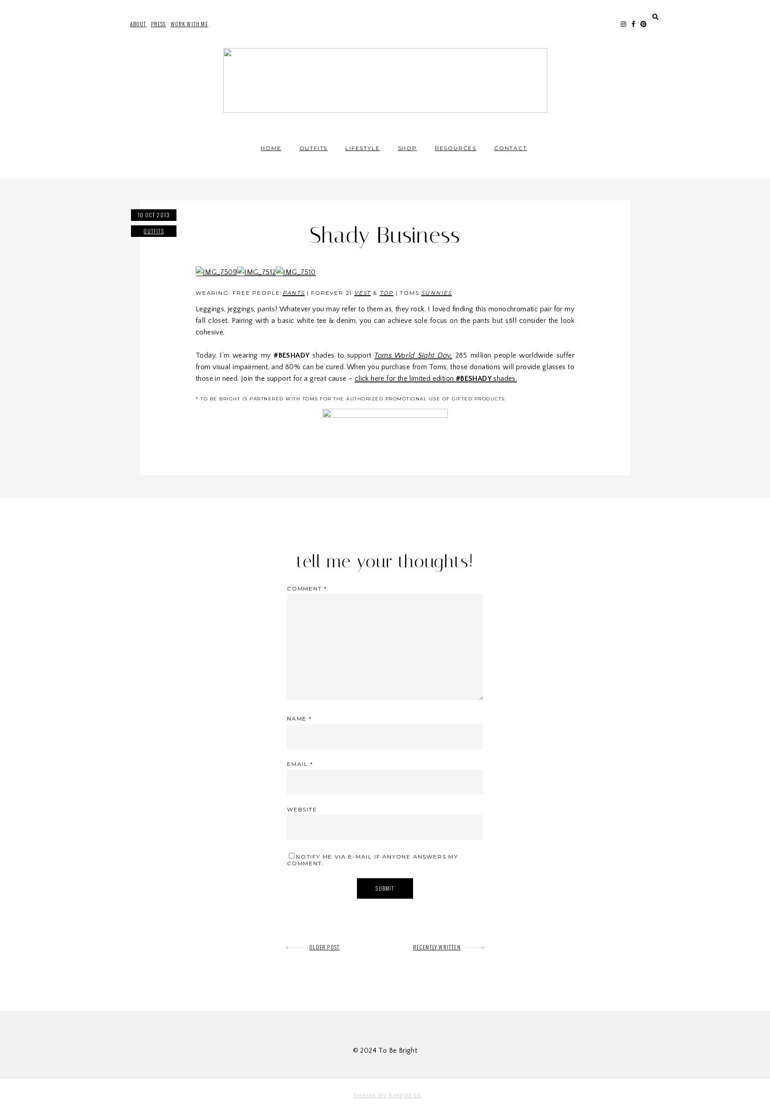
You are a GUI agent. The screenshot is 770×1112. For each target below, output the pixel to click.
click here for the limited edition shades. (436, 379)
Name (299, 718)
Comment (307, 588)
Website (302, 809)
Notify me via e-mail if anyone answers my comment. (372, 860)
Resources (455, 148)
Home (271, 148)
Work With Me (189, 24)
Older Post (324, 947)
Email (300, 764)
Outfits (313, 148)
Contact (510, 148)
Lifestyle (362, 148)
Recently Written (437, 947)
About (138, 24)
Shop (407, 148)
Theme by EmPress (387, 1095)
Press (158, 24)
